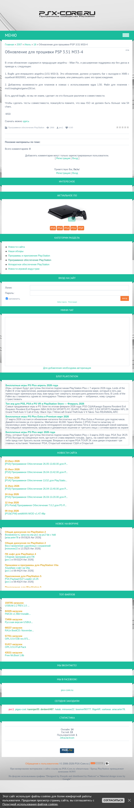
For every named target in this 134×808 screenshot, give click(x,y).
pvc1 (61, 127)
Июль (28, 44)
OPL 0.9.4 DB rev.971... (17, 638)
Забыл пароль (62, 302)
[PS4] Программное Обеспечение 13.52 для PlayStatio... (36, 480)
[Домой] (67, 14)
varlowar (106, 709)
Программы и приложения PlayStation (29, 255)
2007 (19, 44)
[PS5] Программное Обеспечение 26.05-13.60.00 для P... (36, 463)
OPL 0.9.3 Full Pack (15, 647)
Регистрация (63, 158)
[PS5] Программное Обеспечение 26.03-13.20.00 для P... (36, 497)
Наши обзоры (16, 251)
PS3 (66, 228)
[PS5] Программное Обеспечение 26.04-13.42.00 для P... (36, 472)
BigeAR (96, 709)
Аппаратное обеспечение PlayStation (28, 264)
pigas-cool (20, 709)
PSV (73, 228)
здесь (26, 121)
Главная (9, 44)
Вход (75, 158)
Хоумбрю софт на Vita (17, 567)
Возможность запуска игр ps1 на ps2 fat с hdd (30, 534)
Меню (11, 35)
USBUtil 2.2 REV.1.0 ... (17, 605)
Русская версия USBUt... (19, 622)
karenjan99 (33, 709)
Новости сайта (16, 246)
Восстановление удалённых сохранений (27, 545)
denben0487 (47, 709)
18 (35, 44)
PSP (80, 228)
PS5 (53, 228)
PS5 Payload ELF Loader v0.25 (21, 579)
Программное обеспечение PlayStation (26, 127)
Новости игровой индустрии (23, 268)
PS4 (60, 228)
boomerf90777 (83, 709)
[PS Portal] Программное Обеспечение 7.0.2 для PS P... (36, 505)
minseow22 (12, 548)
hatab (58, 709)
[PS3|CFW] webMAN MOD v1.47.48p (25, 513)
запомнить (14, 298)
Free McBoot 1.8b (14, 655)
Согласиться (113, 800)
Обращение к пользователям (41, 763)
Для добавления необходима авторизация (67, 368)
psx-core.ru (67, 690)
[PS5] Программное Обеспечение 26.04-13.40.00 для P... (36, 488)
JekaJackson (67, 737)
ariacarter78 (12, 537)
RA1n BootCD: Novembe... (19, 630)
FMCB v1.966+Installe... (18, 613)
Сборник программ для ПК (20, 556)
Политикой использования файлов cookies (30, 804)
